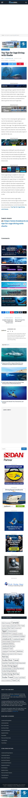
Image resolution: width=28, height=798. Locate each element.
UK (18, 680)
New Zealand (10, 654)
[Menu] (2, 2)
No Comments (5, 60)
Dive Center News (5, 725)
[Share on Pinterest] (20, 64)
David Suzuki (13, 625)
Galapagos (15, 633)
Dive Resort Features (5, 760)
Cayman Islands (5, 625)
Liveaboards (6, 639)
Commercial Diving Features (7, 752)
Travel (14, 680)
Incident (20, 633)
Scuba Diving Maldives (9, 671)
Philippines (20, 654)
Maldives (20, 651)
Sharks (3, 680)
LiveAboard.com (9, 58)
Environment (12, 631)
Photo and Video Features (6, 772)
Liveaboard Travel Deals (8, 651)
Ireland (9, 636)
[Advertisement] (14, 19)
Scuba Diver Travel (10, 660)
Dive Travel (11, 628)
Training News (4, 740)
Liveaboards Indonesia (16, 641)
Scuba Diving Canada (20, 663)
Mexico (4, 654)
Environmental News (6, 633)
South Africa (8, 680)
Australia (8, 623)
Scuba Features (5, 49)
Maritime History (4, 770)
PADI (15, 654)
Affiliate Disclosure (21, 786)
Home (3, 35)
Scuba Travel (7, 677)
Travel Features (4, 777)
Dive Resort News (5, 728)
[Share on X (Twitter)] (12, 64)
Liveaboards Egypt (18, 639)
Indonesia (4, 636)
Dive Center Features (5, 757)
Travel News (3, 743)
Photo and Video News (6, 738)
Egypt (4, 631)
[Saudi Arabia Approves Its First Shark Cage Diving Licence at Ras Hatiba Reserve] (14, 374)
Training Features (5, 775)
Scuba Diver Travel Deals (8, 663)
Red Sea (5, 656)
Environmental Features (6, 762)
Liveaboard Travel (7, 648)
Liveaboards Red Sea (8, 646)
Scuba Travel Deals (20, 677)
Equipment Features (5, 765)
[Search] (26, 2)
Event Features (4, 767)
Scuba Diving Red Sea (10, 674)
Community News (4, 723)
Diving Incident (18, 628)
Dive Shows (4, 628)
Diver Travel (21, 625)
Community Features (5, 755)
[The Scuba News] (14, 2)
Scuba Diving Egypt (9, 666)
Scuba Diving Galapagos (7, 668)
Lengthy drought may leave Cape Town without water (7, 321)
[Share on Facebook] (5, 64)
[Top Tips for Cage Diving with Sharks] (14, 73)
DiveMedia (10, 786)
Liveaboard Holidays (19, 636)
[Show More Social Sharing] (25, 64)
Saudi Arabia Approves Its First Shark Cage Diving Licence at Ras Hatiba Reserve (13, 383)
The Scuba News (14, 784)
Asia (3, 623)
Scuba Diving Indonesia (18, 668)
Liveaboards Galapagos (6, 641)
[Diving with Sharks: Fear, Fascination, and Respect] (14, 393)
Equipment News (4, 733)
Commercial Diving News (6, 720)
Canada (15, 622)
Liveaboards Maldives (8, 643)
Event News (3, 735)
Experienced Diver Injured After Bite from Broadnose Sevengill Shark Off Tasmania (12, 363)
